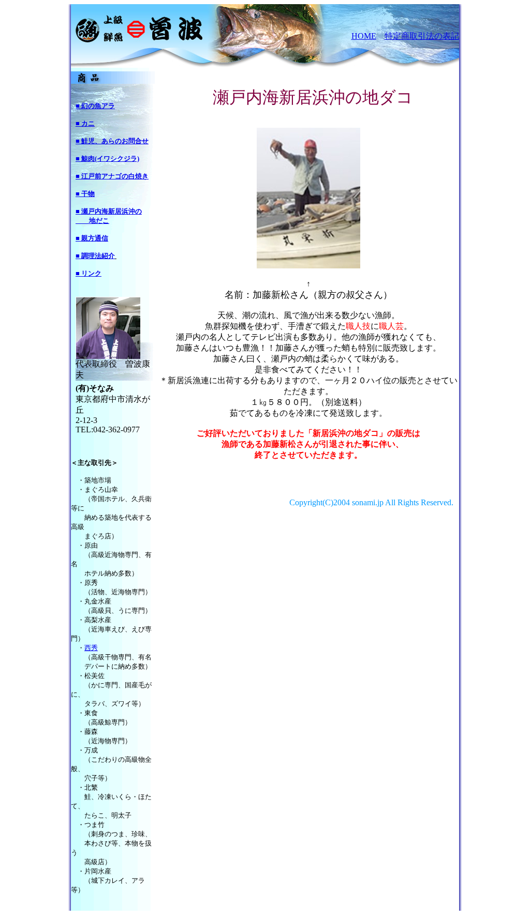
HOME (363, 36)
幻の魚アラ (98, 106)
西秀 (91, 648)
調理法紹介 (98, 256)
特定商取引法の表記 (422, 36)
